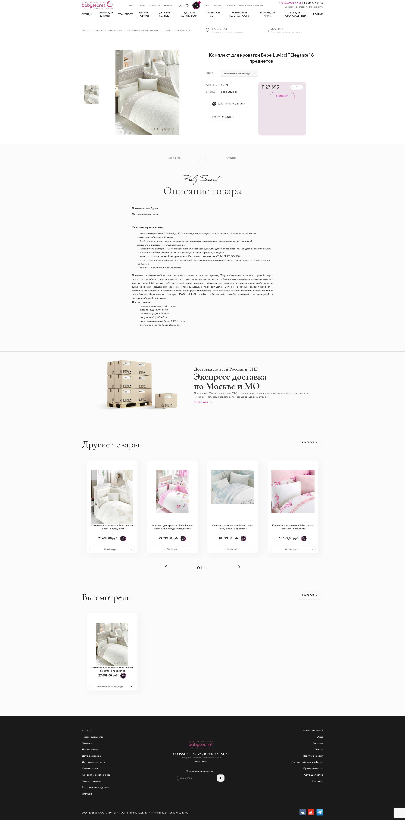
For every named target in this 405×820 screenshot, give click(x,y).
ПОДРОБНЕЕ (201, 402)
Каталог (98, 31)
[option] (91, 95)
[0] (196, 9)
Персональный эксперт (251, 6)
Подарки (217, 6)
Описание (174, 158)
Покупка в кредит (313, 756)
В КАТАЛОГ (308, 442)
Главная (86, 31)
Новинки (168, 6)
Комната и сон (115, 31)
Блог (131, 6)
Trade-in (231, 6)
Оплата (141, 6)
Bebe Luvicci (229, 91)
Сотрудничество (313, 775)
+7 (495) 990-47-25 (290, 3)
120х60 (167, 31)
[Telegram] (319, 813)
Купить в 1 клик (221, 117)
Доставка (155, 6)
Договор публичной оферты (307, 762)
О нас (320, 737)
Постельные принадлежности (143, 31)
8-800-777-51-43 (313, 3)
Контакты (317, 781)
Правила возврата (313, 768)
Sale (206, 6)
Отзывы (231, 158)
